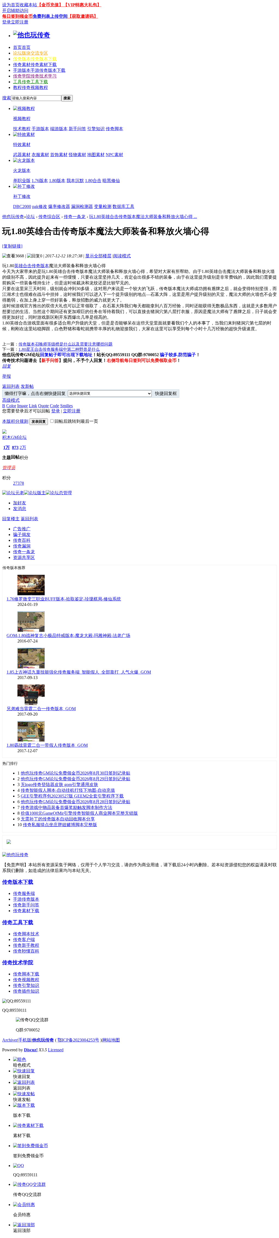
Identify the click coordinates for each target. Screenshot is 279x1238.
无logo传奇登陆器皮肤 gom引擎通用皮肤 (59, 784)
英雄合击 (23, 265)
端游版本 (59, 128)
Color (11, 405)
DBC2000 (22, 206)
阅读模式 (122, 256)
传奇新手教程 (26, 945)
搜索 (6, 98)
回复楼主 (11, 518)
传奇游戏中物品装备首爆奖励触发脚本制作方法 (66, 807)
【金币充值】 (50, 4)
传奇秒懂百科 (26, 951)
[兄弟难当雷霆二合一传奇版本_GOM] (31, 703)
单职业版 (22, 180)
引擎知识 (96, 128)
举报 (6, 376)
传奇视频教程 (26, 979)
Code (54, 405)
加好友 (19, 503)
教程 (30, 87)
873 (15, 447)
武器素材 (22, 154)
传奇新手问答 (26, 905)
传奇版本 (35, 58)
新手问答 (77, 128)
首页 (22, 47)
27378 (18, 483)
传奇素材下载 (26, 910)
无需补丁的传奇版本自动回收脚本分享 (58, 819)
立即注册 (19, 22)
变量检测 (102, 206)
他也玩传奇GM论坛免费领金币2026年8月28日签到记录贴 (75, 801)
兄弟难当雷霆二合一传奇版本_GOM (41, 708)
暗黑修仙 (111, 180)
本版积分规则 (15, 421)
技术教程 (22, 128)
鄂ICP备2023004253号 (78, 1040)
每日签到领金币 (17, 16)
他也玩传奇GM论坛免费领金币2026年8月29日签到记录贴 (75, 778)
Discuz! (31, 1049)
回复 (6, 366)
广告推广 (22, 528)
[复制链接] (12, 246)
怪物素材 (77, 154)
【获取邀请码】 (83, 16)
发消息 (19, 508)
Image (22, 405)
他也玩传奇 (13, 216)
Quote (43, 405)
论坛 (30, 53)
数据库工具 (123, 206)
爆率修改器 (59, 206)
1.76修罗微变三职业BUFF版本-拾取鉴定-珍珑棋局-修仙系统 (64, 599)
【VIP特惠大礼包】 (82, 4)
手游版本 (39, 70)
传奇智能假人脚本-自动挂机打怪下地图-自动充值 (68, 790)
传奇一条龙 (75, 216)
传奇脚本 (114, 128)
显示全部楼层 (98, 256)
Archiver (9, 1040)
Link (33, 405)
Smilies (66, 405)
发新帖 (27, 386)
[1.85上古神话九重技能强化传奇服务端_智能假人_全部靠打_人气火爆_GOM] (31, 667)
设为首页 (11, 4)
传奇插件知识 (26, 991)
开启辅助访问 (15, 10)
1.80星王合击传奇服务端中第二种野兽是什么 (59, 349)
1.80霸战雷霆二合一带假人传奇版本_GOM (47, 745)
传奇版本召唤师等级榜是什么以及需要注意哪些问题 (66, 344)
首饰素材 (59, 154)
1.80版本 (57, 180)
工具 (30, 81)
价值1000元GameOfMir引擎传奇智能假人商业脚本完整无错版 (79, 813)
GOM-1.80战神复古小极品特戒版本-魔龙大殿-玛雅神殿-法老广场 (68, 635)
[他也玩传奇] (31, 34)
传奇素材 (35, 64)
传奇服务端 (24, 893)
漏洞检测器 (82, 206)
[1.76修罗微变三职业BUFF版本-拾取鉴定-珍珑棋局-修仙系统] (31, 593)
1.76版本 (40, 180)
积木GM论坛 (14, 437)
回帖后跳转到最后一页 (76, 421)
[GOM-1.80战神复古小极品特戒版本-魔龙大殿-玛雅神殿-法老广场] (31, 630)
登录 (6, 22)
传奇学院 (35, 76)
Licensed (55, 1049)
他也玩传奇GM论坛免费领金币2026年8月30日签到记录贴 (75, 773)
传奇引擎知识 (26, 985)
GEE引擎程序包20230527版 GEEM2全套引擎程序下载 (72, 796)
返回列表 (11, 386)
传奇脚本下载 (26, 974)
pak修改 (39, 206)
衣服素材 (40, 154)
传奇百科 (22, 540)
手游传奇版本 (26, 899)
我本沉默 (75, 180)
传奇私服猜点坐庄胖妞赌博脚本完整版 (60, 824)
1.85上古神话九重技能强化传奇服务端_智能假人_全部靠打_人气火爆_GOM (79, 672)
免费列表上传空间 (50, 16)
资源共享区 (24, 557)
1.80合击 (93, 180)
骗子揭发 (22, 534)
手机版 (24, 1040)
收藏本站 (28, 4)
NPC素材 (114, 154)
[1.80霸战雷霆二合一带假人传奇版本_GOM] (31, 740)
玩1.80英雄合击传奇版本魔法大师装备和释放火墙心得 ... (143, 216)
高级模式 (11, 400)
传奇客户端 (24, 939)
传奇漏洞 (22, 546)
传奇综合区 (49, 216)
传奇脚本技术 (26, 934)
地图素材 (96, 154)
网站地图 (111, 1040)
